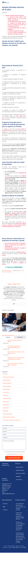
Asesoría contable (20, 473)
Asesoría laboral (20, 470)
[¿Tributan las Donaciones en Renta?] (5, 340)
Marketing (5, 411)
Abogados (18, 476)
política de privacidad (19, 454)
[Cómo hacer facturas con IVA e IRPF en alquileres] (5, 363)
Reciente (20, 337)
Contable (5, 395)
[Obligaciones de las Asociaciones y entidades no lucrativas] (5, 357)
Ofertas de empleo (7, 414)
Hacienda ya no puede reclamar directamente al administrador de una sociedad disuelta (20, 537)
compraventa (21, 172)
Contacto (5, 510)
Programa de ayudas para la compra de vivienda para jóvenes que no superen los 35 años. (16, 24)
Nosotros (5, 503)
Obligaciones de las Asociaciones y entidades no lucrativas (16, 358)
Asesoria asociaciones (8, 377)
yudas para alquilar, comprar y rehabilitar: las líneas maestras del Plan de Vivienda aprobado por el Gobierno (14, 225)
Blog (4, 506)
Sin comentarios (8, 271)
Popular (8, 337)
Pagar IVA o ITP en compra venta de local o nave (16, 352)
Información (6, 401)
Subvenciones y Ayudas (9, 417)
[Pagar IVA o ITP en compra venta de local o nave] (5, 352)
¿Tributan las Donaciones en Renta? (15, 340)
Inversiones (6, 404)
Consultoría (19, 479)
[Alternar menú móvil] (25, 2)
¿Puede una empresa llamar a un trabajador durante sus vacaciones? (20, 525)
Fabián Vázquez (16, 547)
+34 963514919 (5, 489)
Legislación (5, 408)
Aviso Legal (23, 547)
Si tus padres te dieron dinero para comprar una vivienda (20, 506)
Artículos (5, 374)
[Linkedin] (14, 303)
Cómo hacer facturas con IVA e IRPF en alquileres (15, 364)
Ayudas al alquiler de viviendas (15, 31)
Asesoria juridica (7, 383)
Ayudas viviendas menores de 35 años (14, 15)
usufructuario (23, 182)
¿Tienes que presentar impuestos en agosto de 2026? (20, 515)
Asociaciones (6, 389)
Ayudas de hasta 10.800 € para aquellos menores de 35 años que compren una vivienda (16, 18)
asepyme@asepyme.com (8, 493)
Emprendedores (7, 398)
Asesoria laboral (7, 386)
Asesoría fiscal (19, 467)
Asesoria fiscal (6, 380)
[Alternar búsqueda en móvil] (23, 2)
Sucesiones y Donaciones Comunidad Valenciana (14, 346)
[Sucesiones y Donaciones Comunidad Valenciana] (5, 346)
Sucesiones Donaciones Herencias (11, 420)
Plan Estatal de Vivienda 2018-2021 (16, 21)
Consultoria (6, 392)
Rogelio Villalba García (8, 270)
